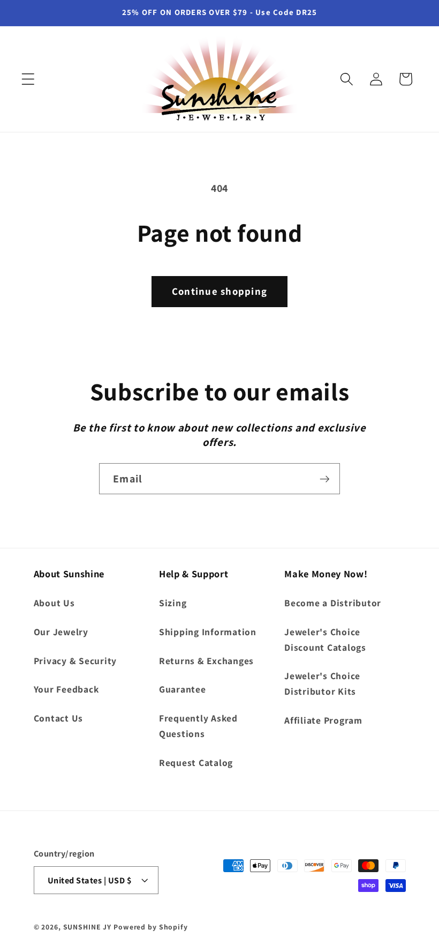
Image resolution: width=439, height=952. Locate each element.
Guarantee (182, 689)
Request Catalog (196, 762)
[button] (28, 79)
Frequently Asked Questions (198, 726)
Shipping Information (207, 632)
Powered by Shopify (150, 927)
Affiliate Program (323, 720)
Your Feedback (66, 689)
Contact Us (59, 718)
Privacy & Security (75, 660)
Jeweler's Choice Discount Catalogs (325, 639)
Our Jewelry (61, 632)
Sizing (173, 603)
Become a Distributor (332, 603)
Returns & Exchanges (206, 660)
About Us (54, 603)
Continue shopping (219, 291)
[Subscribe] (324, 478)
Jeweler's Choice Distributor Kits (322, 683)
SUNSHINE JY (87, 927)
